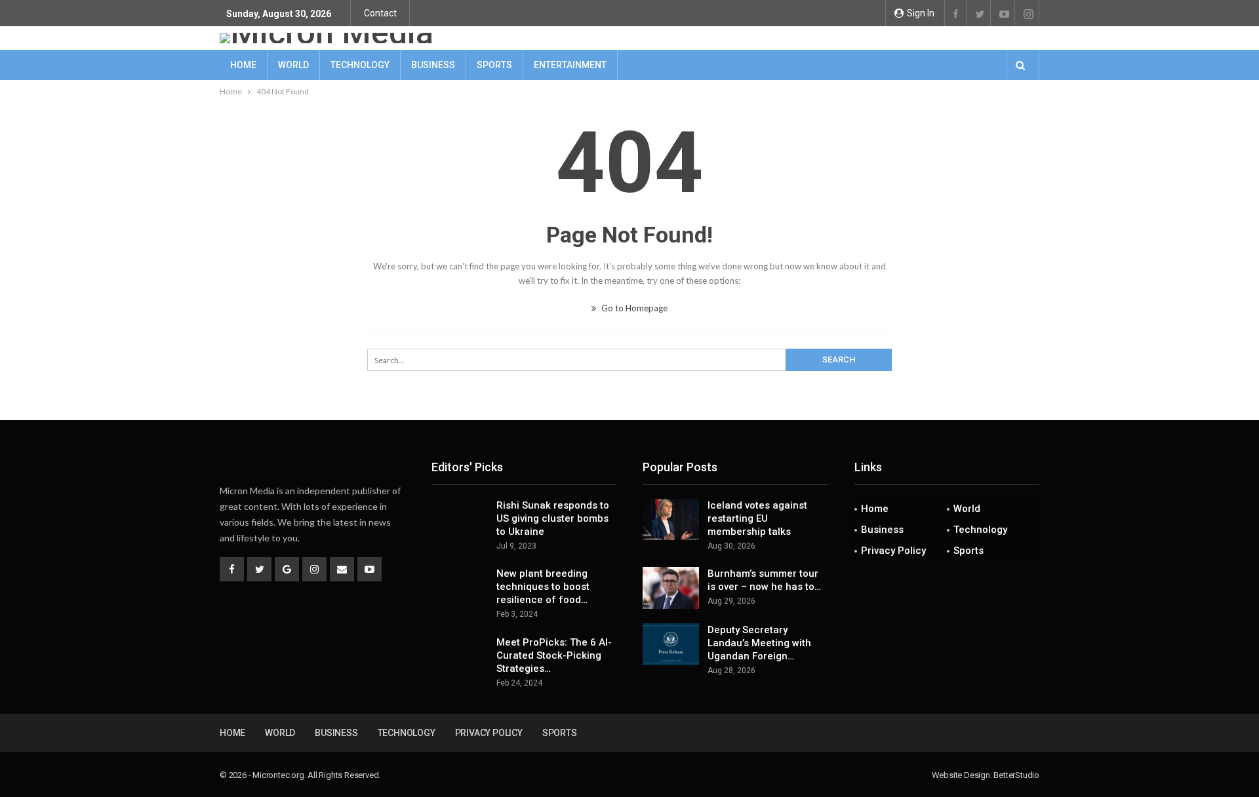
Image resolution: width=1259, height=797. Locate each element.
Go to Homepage (633, 308)
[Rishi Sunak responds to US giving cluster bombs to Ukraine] (459, 520)
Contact (380, 13)
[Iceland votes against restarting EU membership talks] (671, 520)
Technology (360, 65)
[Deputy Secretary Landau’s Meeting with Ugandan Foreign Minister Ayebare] (671, 644)
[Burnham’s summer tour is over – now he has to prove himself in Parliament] (671, 588)
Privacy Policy (893, 550)
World (293, 65)
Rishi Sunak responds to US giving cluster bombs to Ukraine (552, 518)
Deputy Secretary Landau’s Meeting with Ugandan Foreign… (759, 643)
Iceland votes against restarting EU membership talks (757, 518)
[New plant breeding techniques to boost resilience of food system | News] (459, 588)
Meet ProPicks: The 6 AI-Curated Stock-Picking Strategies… (554, 655)
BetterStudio (1016, 775)
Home (243, 65)
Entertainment (570, 65)
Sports (494, 65)
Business (433, 65)
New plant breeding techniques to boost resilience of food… (543, 587)
